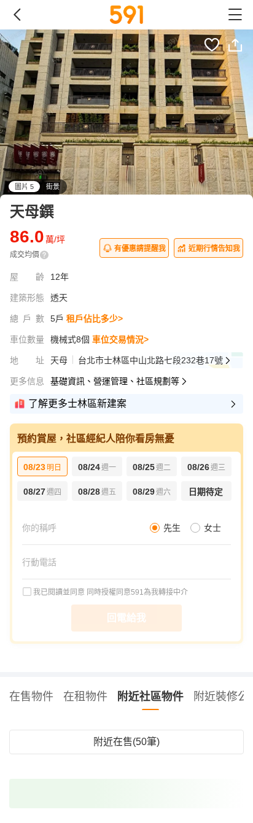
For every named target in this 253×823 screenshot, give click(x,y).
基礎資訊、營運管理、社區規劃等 (114, 381)
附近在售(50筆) (126, 741)
